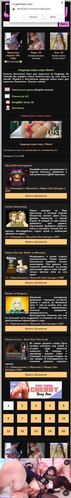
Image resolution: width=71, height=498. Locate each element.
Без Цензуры (56, 188)
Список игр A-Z (20, 96)
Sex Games (18, 108)
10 (63, 418)
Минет (48, 144)
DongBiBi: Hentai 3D (23, 102)
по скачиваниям (45, 150)
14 (50, 431)
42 (63, 431)
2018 (7, 191)
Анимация (16, 188)
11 (8, 431)
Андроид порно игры (31, 144)
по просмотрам (29, 150)
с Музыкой (30, 188)
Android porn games (23, 90)
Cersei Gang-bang (16, 206)
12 (22, 431)
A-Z (56, 150)
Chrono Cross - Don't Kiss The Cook (26, 339)
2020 (61, 277)
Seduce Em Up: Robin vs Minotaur (25, 252)
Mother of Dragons (16, 293)
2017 (57, 237)
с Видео (42, 188)
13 (36, 431)
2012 (19, 369)
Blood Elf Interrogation (18, 165)
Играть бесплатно (36, 195)
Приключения (19, 277)
